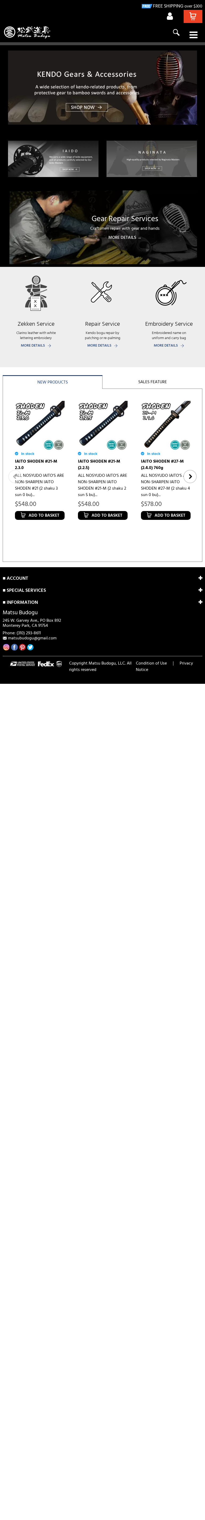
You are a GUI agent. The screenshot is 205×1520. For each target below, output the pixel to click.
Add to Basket (44, 515)
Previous (15, 476)
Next (190, 476)
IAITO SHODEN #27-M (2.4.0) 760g (162, 464)
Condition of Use (151, 663)
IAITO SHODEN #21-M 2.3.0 (36, 464)
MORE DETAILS (33, 346)
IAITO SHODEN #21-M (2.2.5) (99, 464)
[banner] (102, 88)
